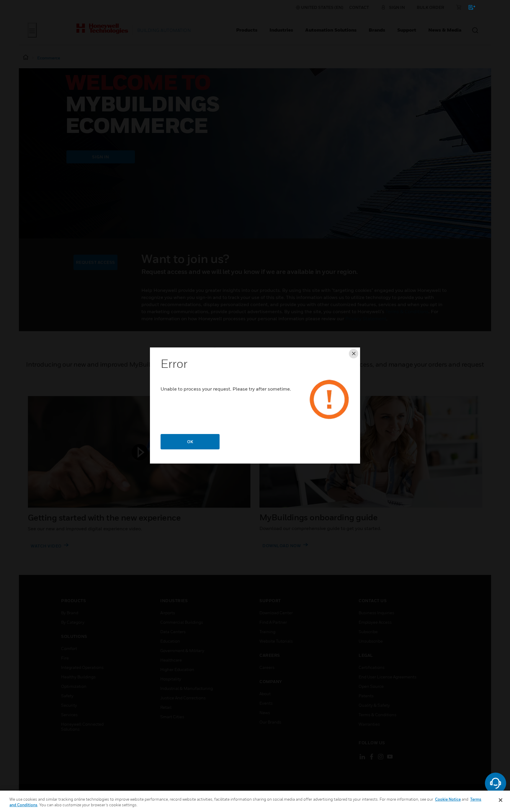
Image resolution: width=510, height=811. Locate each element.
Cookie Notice (448, 799)
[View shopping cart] (469, 8)
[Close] (500, 800)
